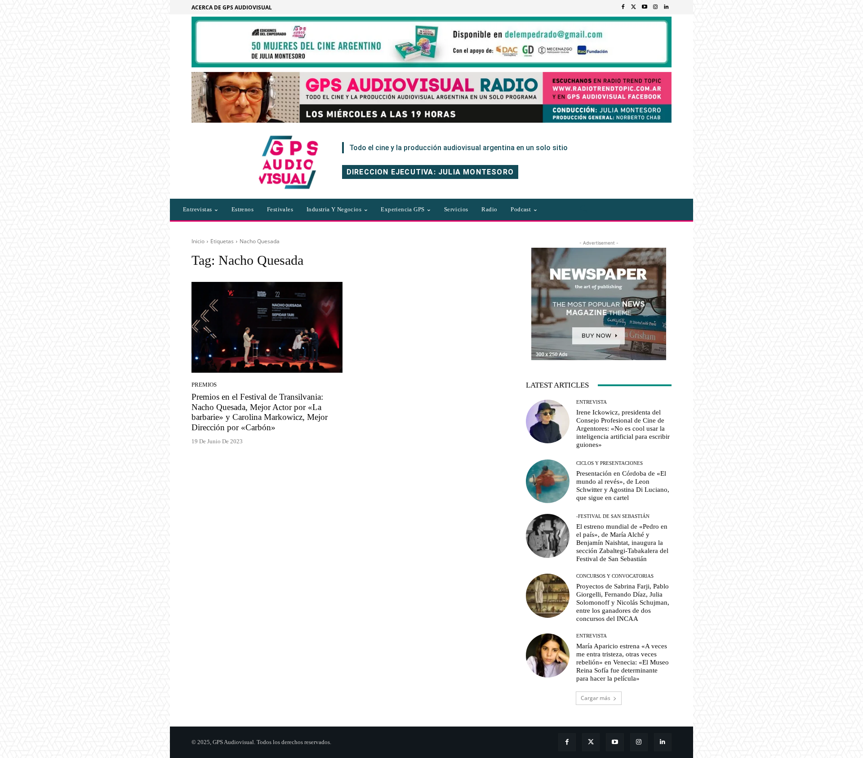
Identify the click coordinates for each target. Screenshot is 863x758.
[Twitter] (633, 7)
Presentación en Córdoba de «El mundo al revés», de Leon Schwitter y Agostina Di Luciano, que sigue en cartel (622, 485)
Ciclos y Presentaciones (609, 463)
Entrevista (591, 402)
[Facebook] (623, 7)
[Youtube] (644, 7)
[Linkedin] (666, 7)
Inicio (198, 241)
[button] (584, 209)
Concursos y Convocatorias (615, 576)
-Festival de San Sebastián (612, 516)
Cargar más (595, 698)
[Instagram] (655, 7)
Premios (204, 385)
